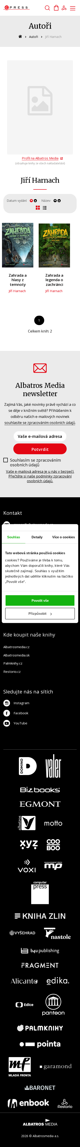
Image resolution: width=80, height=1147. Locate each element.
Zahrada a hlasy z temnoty (18, 280)
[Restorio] (65, 1103)
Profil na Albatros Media (40, 158)
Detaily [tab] (37, 537)
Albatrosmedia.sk (16, 655)
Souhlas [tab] (13, 537)
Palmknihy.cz (12, 663)
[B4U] (40, 950)
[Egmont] (40, 804)
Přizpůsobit (37, 613)
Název (45, 200)
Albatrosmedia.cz (16, 647)
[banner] (28, 7)
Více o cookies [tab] (63, 537)
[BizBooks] (40, 789)
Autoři (33, 37)
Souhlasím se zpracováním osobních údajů (35, 462)
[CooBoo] (53, 845)
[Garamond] (55, 1067)
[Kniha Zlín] (40, 916)
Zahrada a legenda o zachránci (54, 280)
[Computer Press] (40, 893)
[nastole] (57, 933)
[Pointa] (40, 1044)
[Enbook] (28, 1103)
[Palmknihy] (40, 1028)
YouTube (20, 723)
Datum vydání (17, 200)
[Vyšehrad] (22, 933)
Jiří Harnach (17, 291)
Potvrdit (40, 449)
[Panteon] (53, 1004)
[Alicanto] (24, 981)
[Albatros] (26, 823)
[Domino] (27, 766)
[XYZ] (29, 845)
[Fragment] (40, 965)
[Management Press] (53, 866)
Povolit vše (40, 600)
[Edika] (58, 981)
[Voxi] (26, 866)
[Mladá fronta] (19, 1067)
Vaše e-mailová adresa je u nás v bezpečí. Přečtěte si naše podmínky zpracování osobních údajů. (40, 476)
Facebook (21, 713)
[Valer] (53, 766)
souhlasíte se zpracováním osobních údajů (39, 422)
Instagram (21, 703)
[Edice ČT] (24, 1004)
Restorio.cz (12, 671)
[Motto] (53, 823)
